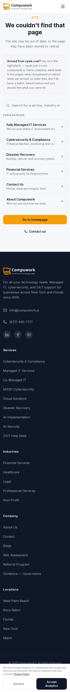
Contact (9, 536)
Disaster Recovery (16, 408)
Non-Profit (11, 500)
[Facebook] (18, 335)
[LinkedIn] (7, 335)
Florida (8, 619)
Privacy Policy (22, 674)
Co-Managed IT (14, 380)
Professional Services (19, 491)
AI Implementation (16, 417)
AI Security (11, 426)
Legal (7, 481)
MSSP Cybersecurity (18, 389)
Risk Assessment (15, 555)
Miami (7, 638)
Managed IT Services (18, 371)
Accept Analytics (51, 683)
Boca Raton (11, 610)
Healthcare (11, 472)
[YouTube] (29, 335)
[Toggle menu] (63, 6)
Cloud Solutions (14, 399)
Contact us (37, 231)
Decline (18, 683)
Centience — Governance (22, 574)
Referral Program (16, 564)
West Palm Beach (16, 601)
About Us (10, 527)
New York (10, 629)
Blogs (7, 546)
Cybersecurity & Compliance (24, 361)
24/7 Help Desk (14, 436)
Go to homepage (35, 220)
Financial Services (16, 463)
